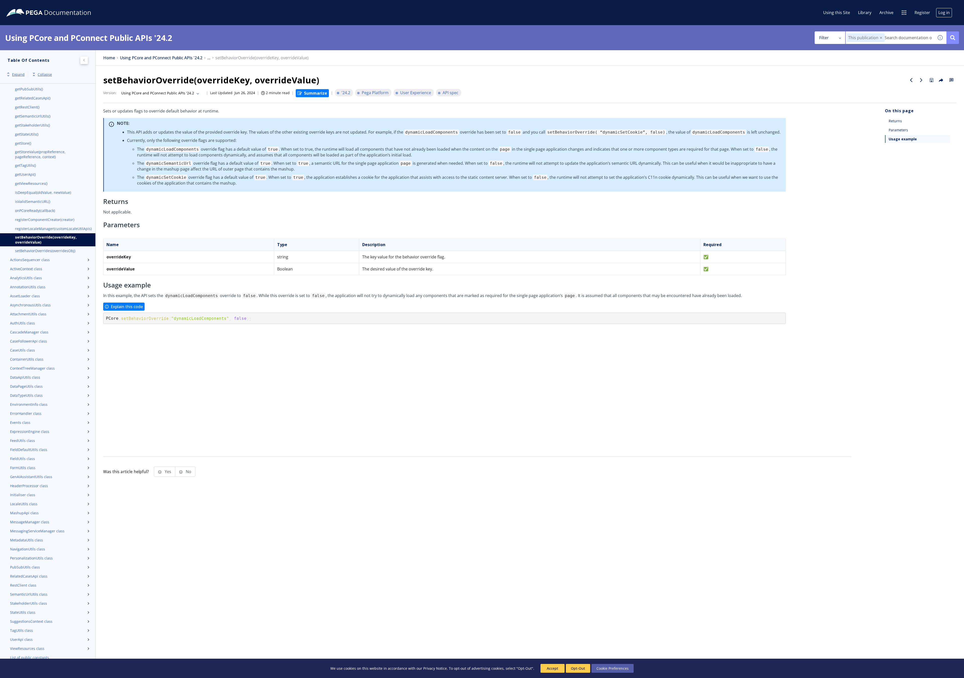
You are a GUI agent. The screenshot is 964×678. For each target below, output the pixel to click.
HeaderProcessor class (29, 485)
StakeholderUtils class (28, 603)
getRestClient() (27, 107)
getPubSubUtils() (29, 89)
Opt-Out (578, 668)
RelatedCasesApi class (28, 576)
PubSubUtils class (25, 567)
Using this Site (836, 12)
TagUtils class (21, 630)
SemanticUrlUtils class (28, 594)
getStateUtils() (26, 134)
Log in (944, 12)
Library (864, 12)
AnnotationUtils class (27, 287)
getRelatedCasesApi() (32, 98)
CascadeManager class (29, 332)
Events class (20, 422)
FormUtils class (22, 467)
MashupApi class (24, 513)
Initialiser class (22, 494)
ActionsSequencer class (30, 259)
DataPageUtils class (26, 386)
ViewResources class (27, 648)
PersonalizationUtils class (31, 558)
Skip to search (60, 6)
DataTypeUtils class (26, 395)
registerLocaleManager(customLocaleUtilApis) (53, 228)
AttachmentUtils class (28, 314)
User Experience (415, 92)
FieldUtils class (22, 458)
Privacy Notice (435, 668)
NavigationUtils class (27, 549)
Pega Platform (375, 92)
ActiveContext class (26, 268)
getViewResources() (31, 183)
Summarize (315, 93)
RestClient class (23, 585)
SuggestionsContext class (31, 621)
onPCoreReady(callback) (35, 210)
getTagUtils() (25, 165)
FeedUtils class (22, 440)
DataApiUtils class (25, 377)
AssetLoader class (25, 296)
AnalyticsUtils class (26, 277)
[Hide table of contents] (84, 60)
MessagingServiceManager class (37, 531)
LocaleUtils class (23, 503)
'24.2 (345, 92)
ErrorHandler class (25, 413)
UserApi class (21, 639)
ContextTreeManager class (32, 368)
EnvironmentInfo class (28, 404)
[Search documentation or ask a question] (952, 37)
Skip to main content (22, 6)
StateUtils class (22, 612)
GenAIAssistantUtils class (31, 476)
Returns (895, 121)
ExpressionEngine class (29, 431)
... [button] (208, 58)
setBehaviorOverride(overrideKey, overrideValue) (46, 240)
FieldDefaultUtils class (28, 449)
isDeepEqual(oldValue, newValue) (43, 192)
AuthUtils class (22, 323)
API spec (450, 92)
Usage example (903, 139)
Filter (824, 37)
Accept (552, 668)
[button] (881, 38)
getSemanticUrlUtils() (32, 116)
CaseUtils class (22, 350)
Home (109, 58)
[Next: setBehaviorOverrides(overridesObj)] (921, 80)
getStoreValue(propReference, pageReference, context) (40, 154)
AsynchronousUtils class (30, 305)
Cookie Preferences (612, 668)
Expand (18, 74)
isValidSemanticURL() (32, 201)
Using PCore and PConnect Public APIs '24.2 (161, 58)
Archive (886, 12)
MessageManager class (29, 522)
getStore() (23, 143)
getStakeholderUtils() (32, 125)
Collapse (45, 74)
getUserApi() (25, 174)
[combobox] (890, 37)
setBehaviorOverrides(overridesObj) (45, 250)
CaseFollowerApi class (28, 341)
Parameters (898, 130)
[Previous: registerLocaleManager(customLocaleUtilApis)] (911, 80)
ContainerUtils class (26, 359)
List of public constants (29, 657)
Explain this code (127, 306)
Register (922, 12)
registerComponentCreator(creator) (44, 219)
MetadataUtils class (26, 540)
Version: (110, 92)
